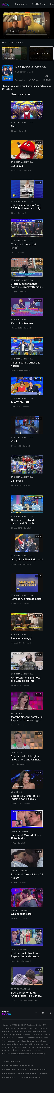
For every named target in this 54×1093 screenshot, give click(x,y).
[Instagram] (43, 1013)
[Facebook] (36, 1013)
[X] (50, 1013)
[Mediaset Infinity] (5, 4)
